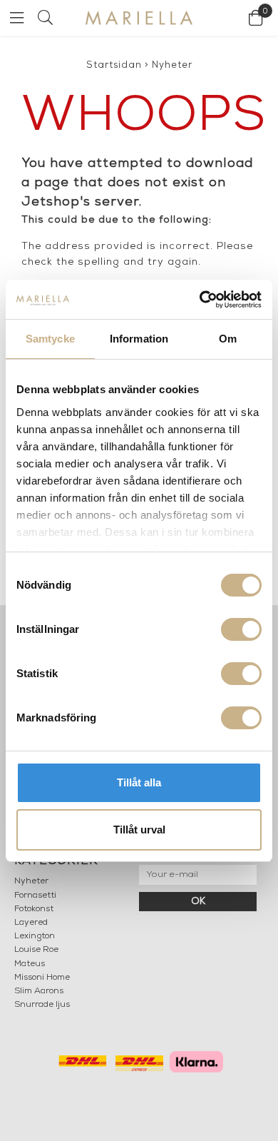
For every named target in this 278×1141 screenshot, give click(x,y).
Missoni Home (42, 977)
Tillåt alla (139, 782)
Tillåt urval (139, 829)
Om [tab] (228, 339)
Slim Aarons (38, 991)
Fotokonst (33, 909)
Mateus (29, 964)
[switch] (241, 629)
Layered (31, 922)
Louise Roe (36, 949)
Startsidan (114, 65)
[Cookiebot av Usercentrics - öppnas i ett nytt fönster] (200, 299)
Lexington (34, 936)
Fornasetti (35, 895)
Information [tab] (139, 339)
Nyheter (172, 65)
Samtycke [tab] (50, 339)
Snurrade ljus (42, 1004)
